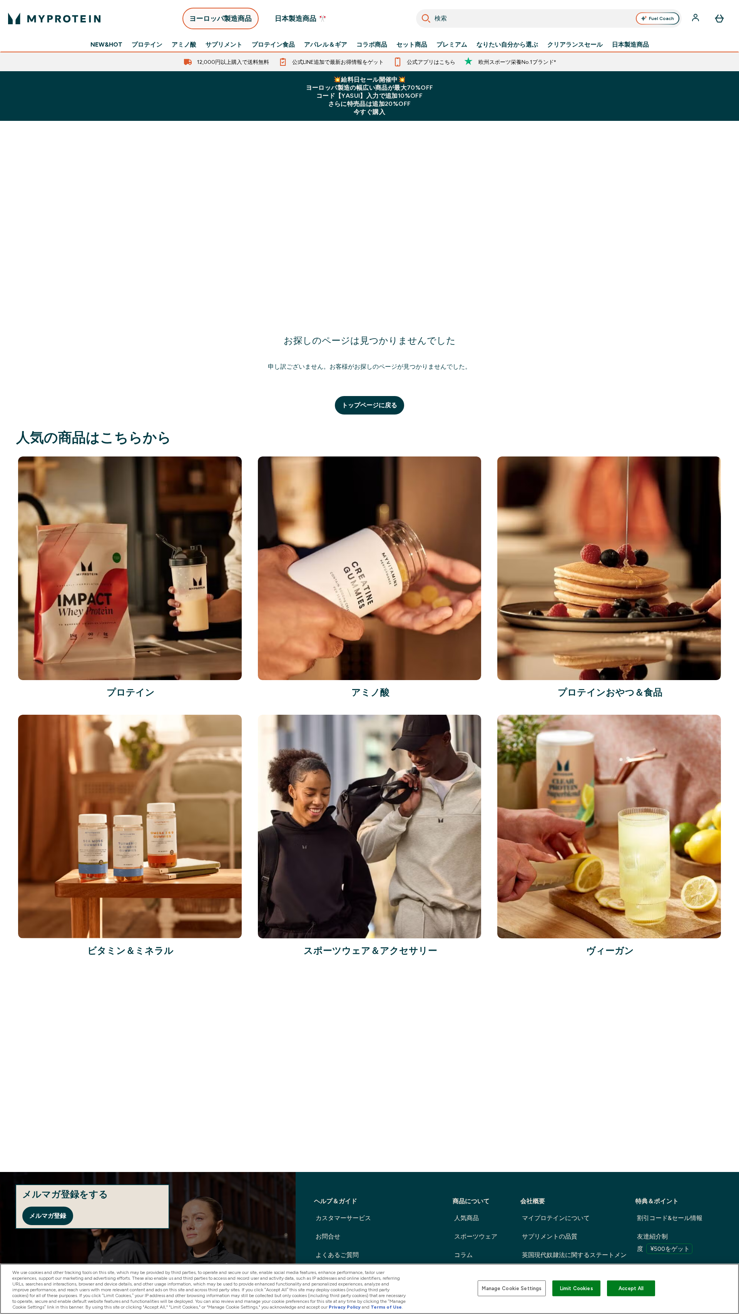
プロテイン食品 (273, 45)
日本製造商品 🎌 (301, 18)
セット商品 (411, 45)
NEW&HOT (106, 45)
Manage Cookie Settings (512, 1288)
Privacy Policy (345, 1307)
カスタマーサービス (343, 1218)
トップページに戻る (369, 405)
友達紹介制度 (663, 1242)
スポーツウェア (475, 1236)
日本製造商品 (630, 45)
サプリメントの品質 (549, 1236)
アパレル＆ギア (325, 45)
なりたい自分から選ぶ (507, 45)
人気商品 (466, 1218)
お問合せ (328, 1236)
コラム (463, 1255)
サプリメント (224, 45)
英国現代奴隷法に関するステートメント (574, 1261)
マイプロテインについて (556, 1218)
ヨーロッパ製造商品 (220, 18)
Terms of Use (386, 1307)
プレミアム (451, 45)
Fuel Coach (661, 18)
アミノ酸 (184, 45)
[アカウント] (696, 18)
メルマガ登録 (47, 1215)
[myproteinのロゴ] (54, 18)
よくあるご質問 (337, 1255)
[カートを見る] (719, 18)
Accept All (631, 1288)
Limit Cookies (576, 1288)
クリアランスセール (575, 45)
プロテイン (147, 45)
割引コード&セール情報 (669, 1218)
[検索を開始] (426, 18)
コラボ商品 (371, 45)
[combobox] (549, 18)
